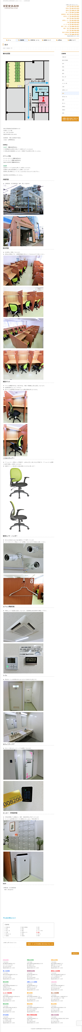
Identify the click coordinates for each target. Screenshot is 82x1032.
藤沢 (23, 930)
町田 (39, 935)
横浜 (39, 929)
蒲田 (23, 934)
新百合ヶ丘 (8, 934)
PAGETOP (75, 953)
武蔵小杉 (8, 927)
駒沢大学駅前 (25, 927)
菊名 (7, 929)
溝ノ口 (39, 934)
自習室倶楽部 (39, 1028)
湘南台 (7, 935)
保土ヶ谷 (8, 930)
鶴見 (23, 929)
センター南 (40, 930)
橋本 (39, 932)
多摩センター (25, 932)
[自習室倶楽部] (11, 7)
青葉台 (23, 935)
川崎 (7, 932)
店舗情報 (7, 924)
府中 (39, 927)
